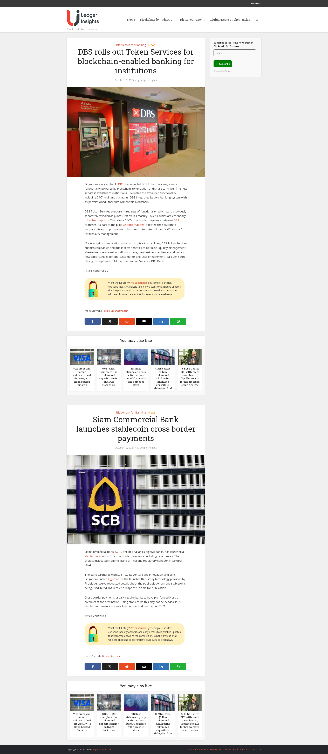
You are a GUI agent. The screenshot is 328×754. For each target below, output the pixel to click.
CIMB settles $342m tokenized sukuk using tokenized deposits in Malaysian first (163, 378)
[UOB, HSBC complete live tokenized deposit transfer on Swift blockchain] (109, 357)
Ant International (134, 225)
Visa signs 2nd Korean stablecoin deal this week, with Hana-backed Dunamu (81, 376)
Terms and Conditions (197, 749)
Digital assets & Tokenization (230, 19)
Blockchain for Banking (131, 45)
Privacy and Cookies (220, 749)
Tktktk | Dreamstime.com (115, 310)
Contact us (255, 749)
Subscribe (256, 3)
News (131, 19)
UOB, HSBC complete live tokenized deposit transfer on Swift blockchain (109, 376)
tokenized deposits (97, 220)
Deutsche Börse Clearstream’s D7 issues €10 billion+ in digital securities (160, 748)
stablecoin (91, 556)
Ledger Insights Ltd (101, 749)
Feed (235, 749)
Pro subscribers (138, 282)
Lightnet (113, 579)
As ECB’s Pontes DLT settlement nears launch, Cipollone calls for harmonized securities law (190, 376)
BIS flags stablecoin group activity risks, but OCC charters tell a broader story (136, 376)
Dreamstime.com (111, 656)
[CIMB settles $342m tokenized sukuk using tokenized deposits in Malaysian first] (163, 357)
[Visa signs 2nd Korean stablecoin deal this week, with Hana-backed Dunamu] (82, 357)
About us (244, 749)
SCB (117, 552)
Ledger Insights (148, 80)
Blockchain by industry (156, 19)
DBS (121, 184)
